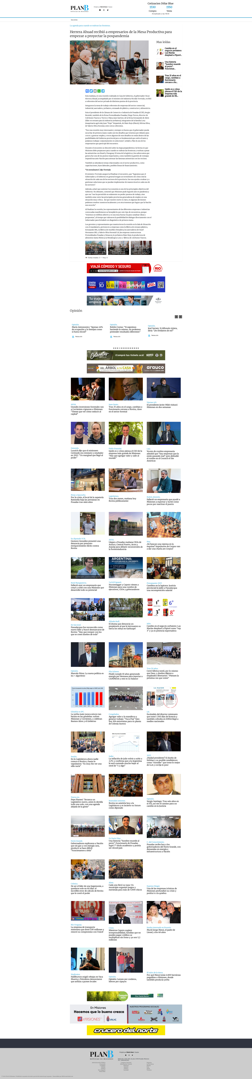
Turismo (149, 1070)
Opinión (126, 1067)
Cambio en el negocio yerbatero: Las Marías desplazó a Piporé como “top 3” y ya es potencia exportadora (164, 628)
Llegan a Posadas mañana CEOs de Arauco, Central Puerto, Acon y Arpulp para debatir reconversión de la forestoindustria (126, 545)
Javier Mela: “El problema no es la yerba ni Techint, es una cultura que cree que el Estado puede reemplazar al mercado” (87, 329)
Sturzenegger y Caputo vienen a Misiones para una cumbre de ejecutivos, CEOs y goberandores (124, 587)
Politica (126, 1068)
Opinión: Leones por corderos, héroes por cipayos (123, 980)
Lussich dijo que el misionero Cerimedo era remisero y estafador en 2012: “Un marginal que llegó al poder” (87, 454)
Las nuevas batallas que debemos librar (125, 329)
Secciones (74, 20)
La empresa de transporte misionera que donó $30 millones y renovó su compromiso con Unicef (87, 929)
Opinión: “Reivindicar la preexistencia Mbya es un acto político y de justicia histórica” (162, 329)
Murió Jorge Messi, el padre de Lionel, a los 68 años (161, 931)
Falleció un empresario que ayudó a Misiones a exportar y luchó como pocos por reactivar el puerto (163, 501)
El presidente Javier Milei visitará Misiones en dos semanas (162, 406)
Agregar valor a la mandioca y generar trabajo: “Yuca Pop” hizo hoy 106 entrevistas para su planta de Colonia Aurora (125, 720)
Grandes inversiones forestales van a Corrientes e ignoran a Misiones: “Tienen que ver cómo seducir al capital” (87, 410)
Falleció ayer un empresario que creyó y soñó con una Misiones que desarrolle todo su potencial (87, 587)
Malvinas (126, 1065)
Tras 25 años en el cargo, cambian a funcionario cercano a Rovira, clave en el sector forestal (125, 409)
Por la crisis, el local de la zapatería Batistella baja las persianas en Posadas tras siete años (87, 499)
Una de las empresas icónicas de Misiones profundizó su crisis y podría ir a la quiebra (162, 890)
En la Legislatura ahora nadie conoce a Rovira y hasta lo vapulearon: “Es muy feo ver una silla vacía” (86, 762)
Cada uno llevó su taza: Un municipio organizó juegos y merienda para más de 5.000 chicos (125, 887)
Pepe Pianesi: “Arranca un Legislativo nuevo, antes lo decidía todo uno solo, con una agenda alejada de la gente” (87, 803)
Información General (126, 1064)
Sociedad (126, 1070)
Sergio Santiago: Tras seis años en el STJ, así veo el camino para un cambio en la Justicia (163, 803)
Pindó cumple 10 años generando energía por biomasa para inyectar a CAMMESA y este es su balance (126, 676)
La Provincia (150, 1064)
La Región (102, 1065)
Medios (149, 1065)
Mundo (103, 1067)
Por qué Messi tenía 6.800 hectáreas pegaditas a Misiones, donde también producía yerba (164, 977)
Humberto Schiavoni (119, 335)
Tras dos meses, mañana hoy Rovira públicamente (122, 499)
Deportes (149, 1062)
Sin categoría (101, 1070)
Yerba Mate (102, 1071)
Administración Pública (98, 1062)
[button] (180, 316)
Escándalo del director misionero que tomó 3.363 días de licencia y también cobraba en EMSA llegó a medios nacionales (162, 718)
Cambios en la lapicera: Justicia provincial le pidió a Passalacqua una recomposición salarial (162, 587)
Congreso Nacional (126, 1062)
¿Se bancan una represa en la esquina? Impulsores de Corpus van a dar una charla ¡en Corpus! (163, 546)
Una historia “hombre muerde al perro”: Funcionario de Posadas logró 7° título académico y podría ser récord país (125, 844)
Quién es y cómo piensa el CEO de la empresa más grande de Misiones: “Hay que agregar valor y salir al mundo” (125, 454)
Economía (102, 1064)
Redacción (78, 338)
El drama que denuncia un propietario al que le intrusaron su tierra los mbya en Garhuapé (125, 626)
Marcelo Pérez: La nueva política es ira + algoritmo (87, 674)
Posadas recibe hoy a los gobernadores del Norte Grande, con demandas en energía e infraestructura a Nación (164, 848)
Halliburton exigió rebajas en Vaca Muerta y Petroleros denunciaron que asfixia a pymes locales (87, 979)
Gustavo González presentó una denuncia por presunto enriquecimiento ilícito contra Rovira (86, 544)
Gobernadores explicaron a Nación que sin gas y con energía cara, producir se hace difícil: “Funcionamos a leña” (87, 847)
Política (103, 1068)
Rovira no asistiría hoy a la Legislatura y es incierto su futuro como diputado (125, 805)
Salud (148, 1068)
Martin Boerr (104, 7)
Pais (148, 1067)
